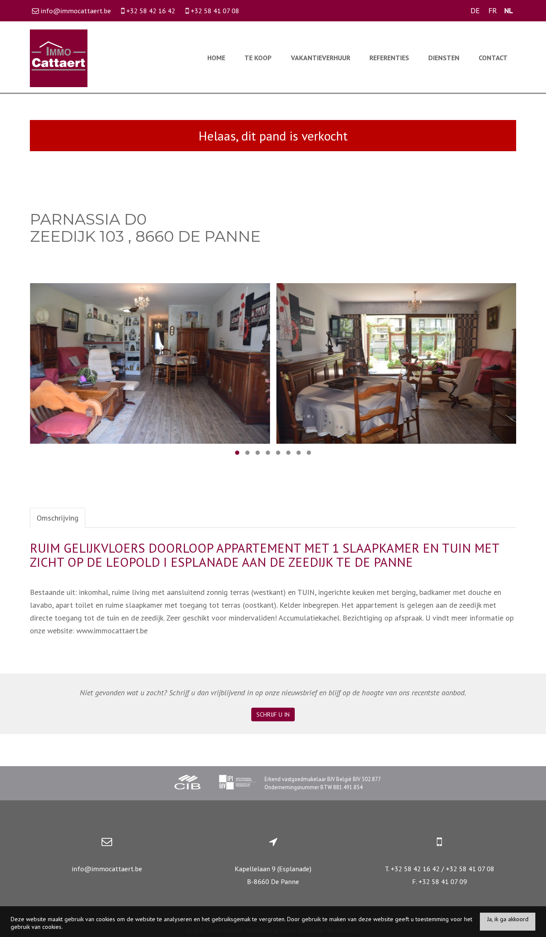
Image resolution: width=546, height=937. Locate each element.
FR (492, 10)
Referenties (389, 57)
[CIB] (188, 783)
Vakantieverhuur (320, 57)
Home (216, 57)
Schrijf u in (273, 714)
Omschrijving (57, 518)
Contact (493, 57)
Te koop (258, 57)
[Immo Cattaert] (58, 57)
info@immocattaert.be (107, 868)
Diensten (443, 57)
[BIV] (237, 783)
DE (475, 10)
